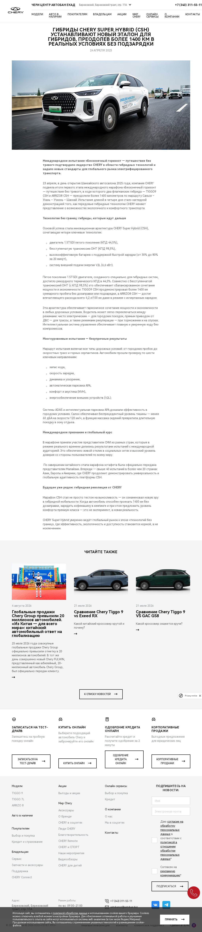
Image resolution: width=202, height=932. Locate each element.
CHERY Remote (68, 841)
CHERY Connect (22, 877)
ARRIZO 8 (18, 805)
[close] (200, 695)
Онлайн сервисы (152, 15)
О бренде (65, 816)
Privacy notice (191, 696)
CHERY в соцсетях (70, 822)
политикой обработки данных (70, 913)
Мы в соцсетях (114, 822)
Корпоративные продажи (167, 761)
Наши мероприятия (71, 853)
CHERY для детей (70, 865)
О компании (172, 15)
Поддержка (20, 871)
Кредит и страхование (27, 841)
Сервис (17, 859)
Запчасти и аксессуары (27, 865)
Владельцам (102, 14)
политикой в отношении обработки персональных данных (170, 851)
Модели (37, 14)
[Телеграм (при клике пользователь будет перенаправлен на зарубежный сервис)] (166, 905)
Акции (122, 14)
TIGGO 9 (17, 793)
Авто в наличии (55, 15)
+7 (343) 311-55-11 (121, 901)
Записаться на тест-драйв (28, 761)
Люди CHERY (66, 828)
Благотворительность (73, 834)
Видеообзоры (68, 859)
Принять (171, 919)
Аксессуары (66, 810)
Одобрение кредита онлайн (120, 759)
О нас (108, 816)
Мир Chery (137, 15)
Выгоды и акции (69, 793)
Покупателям (77, 14)
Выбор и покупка (23, 835)
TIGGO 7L (18, 799)
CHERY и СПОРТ (68, 847)
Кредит (110, 799)
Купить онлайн (74, 763)
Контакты (192, 14)
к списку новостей (97, 694)
